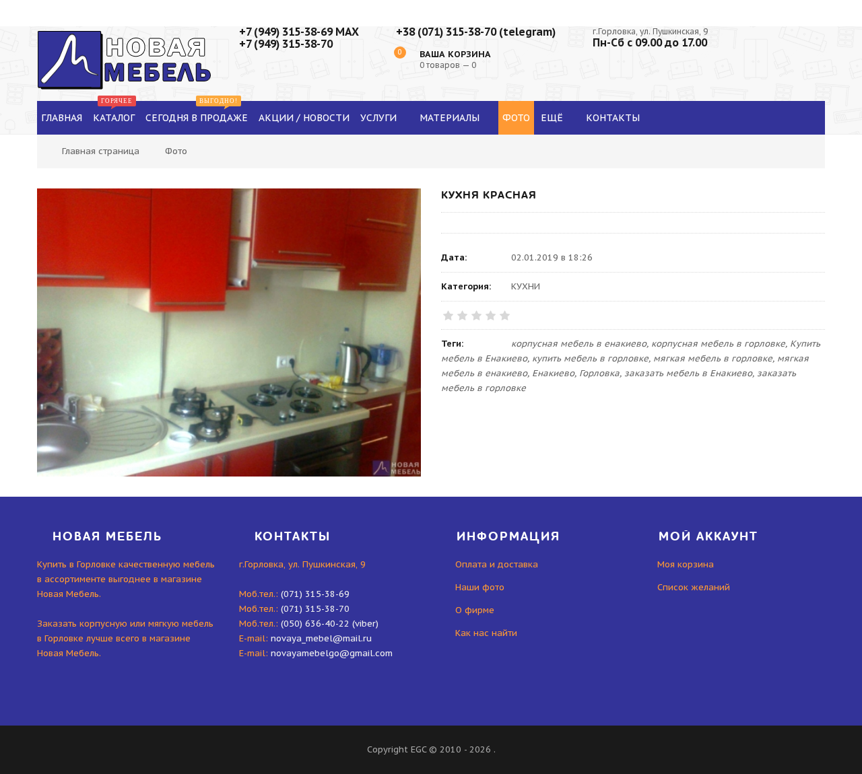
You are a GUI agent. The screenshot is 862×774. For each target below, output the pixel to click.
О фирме (474, 610)
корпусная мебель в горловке (718, 343)
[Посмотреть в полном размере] (229, 332)
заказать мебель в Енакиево (688, 373)
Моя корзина (685, 564)
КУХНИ (525, 286)
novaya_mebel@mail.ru (321, 638)
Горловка (599, 373)
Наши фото (479, 587)
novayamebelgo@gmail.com (332, 653)
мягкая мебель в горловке (712, 358)
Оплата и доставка (496, 564)
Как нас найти (486, 633)
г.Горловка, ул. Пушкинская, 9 (650, 31)
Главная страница (100, 151)
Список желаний (693, 587)
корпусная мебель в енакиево (578, 343)
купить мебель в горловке (590, 358)
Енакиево (553, 373)
